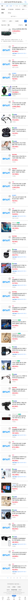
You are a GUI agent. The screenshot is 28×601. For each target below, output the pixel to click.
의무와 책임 (8, 593)
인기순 (20, 25)
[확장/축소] (26, 9)
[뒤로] (2, 2)
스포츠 (7, 5)
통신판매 (5, 592)
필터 (25, 21)
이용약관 (8, 589)
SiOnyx (9, 12)
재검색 (24, 5)
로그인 (9, 587)
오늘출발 (16, 21)
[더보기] (26, 41)
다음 (26, 577)
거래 (8, 592)
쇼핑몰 (10, 21)
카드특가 (4, 21)
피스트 (16, 5)
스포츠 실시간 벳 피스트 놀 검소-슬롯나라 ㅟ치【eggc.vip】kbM (15, 2)
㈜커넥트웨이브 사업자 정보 (13, 584)
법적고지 (20, 589)
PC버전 (19, 587)
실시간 (11, 5)
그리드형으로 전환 (26, 25)
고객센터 (13, 587)
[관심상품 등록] (10, 30)
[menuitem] (3, 598)
